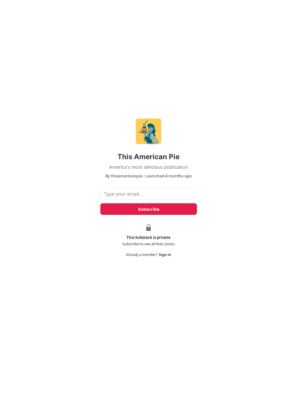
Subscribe (148, 209)
